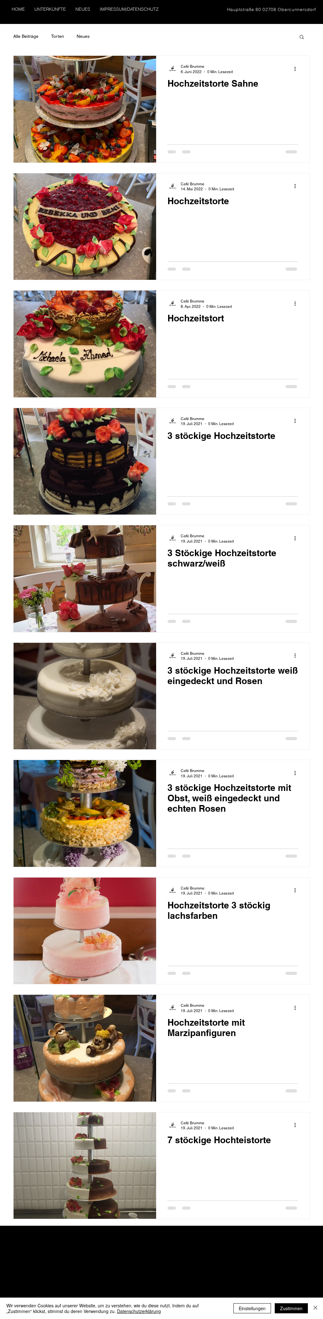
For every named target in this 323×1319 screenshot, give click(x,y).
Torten (57, 36)
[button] (302, 37)
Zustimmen (291, 1308)
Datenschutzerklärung (139, 1311)
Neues (83, 36)
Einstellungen (252, 1308)
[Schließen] (315, 1308)
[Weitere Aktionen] (297, 68)
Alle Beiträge (25, 36)
